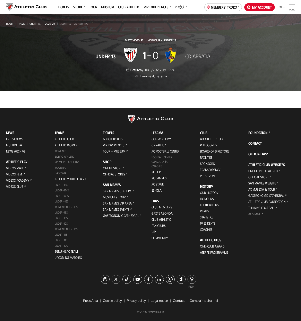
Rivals (204, 211)
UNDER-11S (61, 234)
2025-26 (50, 23)
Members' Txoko (224, 7)
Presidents (207, 223)
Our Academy (161, 139)
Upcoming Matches (68, 257)
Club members (162, 207)
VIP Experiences (113, 145)
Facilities (206, 157)
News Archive (15, 151)
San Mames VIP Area (117, 203)
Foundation (257, 132)
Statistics (207, 217)
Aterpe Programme (214, 252)
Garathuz (159, 145)
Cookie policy (112, 300)
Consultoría (159, 161)
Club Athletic (161, 219)
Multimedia (14, 145)
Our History (209, 192)
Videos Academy (17, 180)
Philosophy (208, 145)
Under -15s (62, 201)
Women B (60, 151)
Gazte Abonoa (162, 213)
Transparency (210, 170)
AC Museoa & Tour (261, 189)
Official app (258, 154)
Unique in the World (263, 171)
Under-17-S (62, 190)
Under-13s (61, 212)
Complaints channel (204, 300)
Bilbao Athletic (64, 156)
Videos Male (15, 168)
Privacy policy (136, 300)
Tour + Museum (114, 151)
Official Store (258, 177)
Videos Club (14, 186)
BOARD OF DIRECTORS (215, 151)
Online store (112, 168)
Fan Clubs (159, 225)
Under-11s (61, 240)
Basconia (61, 173)
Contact (255, 143)
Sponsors (207, 163)
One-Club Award (212, 246)
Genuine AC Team (66, 251)
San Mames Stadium (117, 191)
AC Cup (156, 172)
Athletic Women (66, 145)
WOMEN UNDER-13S (66, 229)
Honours (207, 199)
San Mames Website (262, 183)
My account (262, 7)
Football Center (162, 157)
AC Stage (158, 184)
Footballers (209, 205)
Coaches (157, 166)
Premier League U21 (67, 162)
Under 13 (35, 23)
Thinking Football (261, 208)
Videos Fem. (14, 174)
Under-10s (61, 245)
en (280, 7)
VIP (154, 232)
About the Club (211, 139)
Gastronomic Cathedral (121, 215)
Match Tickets (113, 139)
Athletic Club (64, 139)
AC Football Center (166, 151)
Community (160, 238)
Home (9, 23)
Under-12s (61, 223)
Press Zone (208, 176)
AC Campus (159, 178)
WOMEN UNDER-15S (66, 207)
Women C (60, 167)
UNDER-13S (61, 218)
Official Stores (114, 174)
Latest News (14, 139)
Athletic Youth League (71, 179)
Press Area (90, 300)
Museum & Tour (114, 197)
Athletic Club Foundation (266, 201)
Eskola (157, 190)
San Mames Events (116, 209)
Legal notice (159, 300)
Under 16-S (62, 196)
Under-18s (61, 184)
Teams (21, 23)
